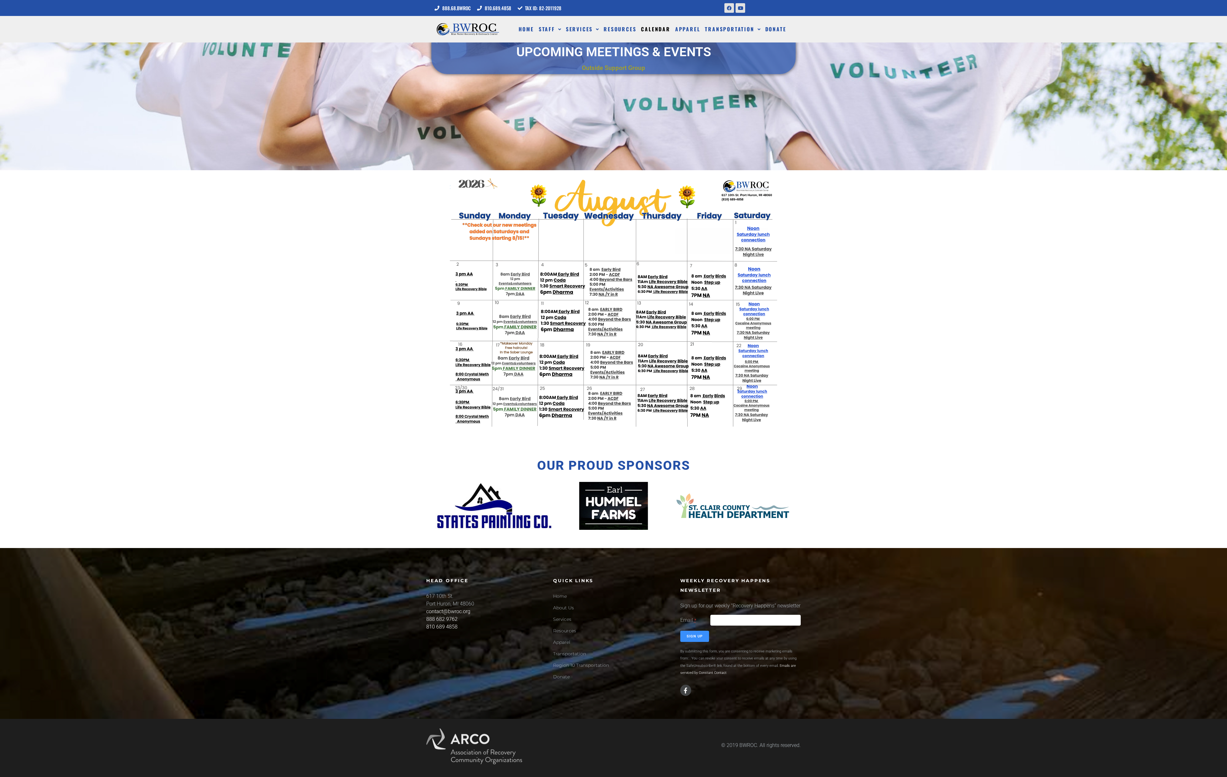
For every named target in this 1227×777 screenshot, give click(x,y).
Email (688, 620)
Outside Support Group (613, 68)
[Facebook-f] (685, 690)
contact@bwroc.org (448, 611)
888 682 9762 (442, 619)
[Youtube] (740, 8)
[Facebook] (729, 8)
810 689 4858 (442, 627)
